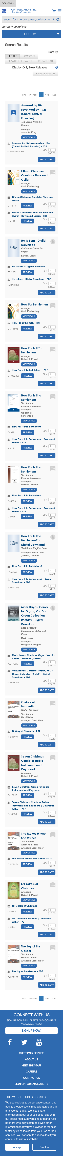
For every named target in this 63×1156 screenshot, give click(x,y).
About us (31, 1059)
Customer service (31, 1053)
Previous (33, 94)
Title (13, 56)
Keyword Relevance (20, 61)
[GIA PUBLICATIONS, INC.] (4, 10)
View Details (29, 137)
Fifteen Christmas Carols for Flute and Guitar (34, 175)
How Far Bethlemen (34, 304)
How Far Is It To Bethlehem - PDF (30, 370)
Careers (31, 1071)
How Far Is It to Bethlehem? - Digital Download (33, 540)
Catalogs (7, 3)
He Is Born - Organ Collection (28, 266)
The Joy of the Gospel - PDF (27, 971)
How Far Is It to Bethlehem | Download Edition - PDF (33, 441)
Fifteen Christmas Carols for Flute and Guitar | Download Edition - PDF (32, 214)
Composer (29, 56)
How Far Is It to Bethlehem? (27, 566)
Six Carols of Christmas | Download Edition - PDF (31, 920)
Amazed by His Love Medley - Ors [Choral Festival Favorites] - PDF (31, 144)
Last (54, 94)
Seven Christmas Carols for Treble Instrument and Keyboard (30, 788)
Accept (17, 1147)
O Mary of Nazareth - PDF (26, 731)
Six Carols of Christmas (24, 905)
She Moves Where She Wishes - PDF (32, 858)
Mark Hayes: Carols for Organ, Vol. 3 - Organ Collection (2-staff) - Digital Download (34, 615)
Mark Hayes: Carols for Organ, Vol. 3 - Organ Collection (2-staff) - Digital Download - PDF (33, 674)
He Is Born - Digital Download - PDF (31, 279)
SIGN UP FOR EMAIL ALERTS (31, 1084)
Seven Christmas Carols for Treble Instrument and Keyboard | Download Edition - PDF (33, 805)
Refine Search (46, 73)
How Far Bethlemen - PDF (26, 322)
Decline (44, 1147)
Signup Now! (31, 1030)
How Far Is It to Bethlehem (26, 426)
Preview (27, 205)
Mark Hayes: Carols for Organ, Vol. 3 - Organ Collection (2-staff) (33, 657)
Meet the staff (31, 1065)
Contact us (31, 1077)
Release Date (45, 61)
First (24, 94)
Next (47, 94)
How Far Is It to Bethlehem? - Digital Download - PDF (31, 580)
